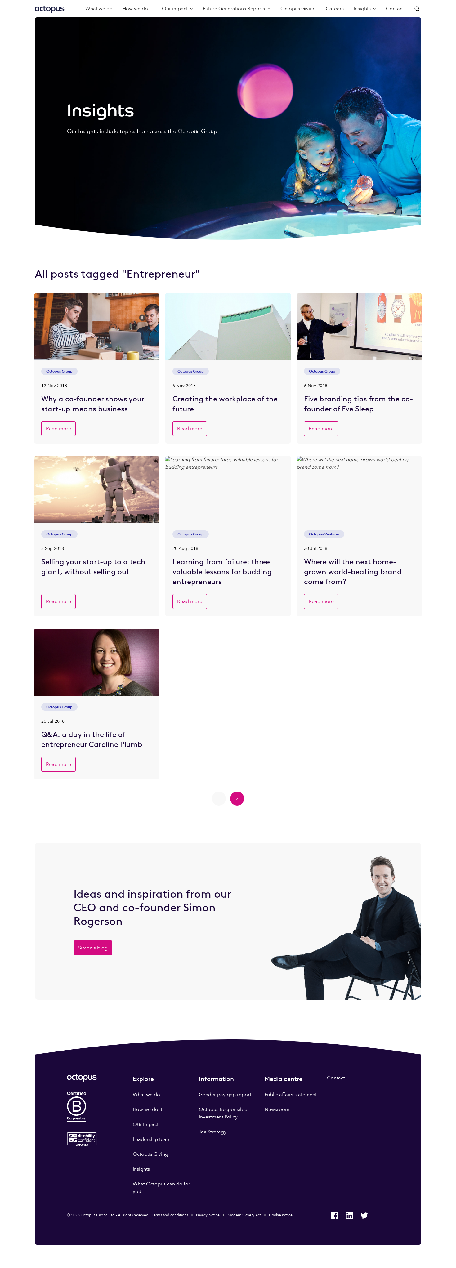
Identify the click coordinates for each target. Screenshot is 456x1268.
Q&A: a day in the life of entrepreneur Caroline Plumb (91, 739)
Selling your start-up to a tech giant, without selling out (93, 566)
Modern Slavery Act (244, 1214)
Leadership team (152, 1139)
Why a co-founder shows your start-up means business (92, 403)
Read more (58, 428)
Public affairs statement (291, 1094)
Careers (335, 8)
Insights (141, 1169)
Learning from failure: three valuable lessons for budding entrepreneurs (222, 571)
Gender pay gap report (225, 1094)
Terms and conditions (170, 1214)
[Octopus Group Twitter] (364, 1215)
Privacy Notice (208, 1214)
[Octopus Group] (50, 8)
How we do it (137, 8)
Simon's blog (93, 947)
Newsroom (277, 1109)
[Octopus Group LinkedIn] (349, 1215)
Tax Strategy (212, 1131)
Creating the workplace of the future (225, 403)
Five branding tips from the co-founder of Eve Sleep (358, 403)
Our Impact (146, 1124)
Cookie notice (281, 1214)
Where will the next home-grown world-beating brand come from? (353, 571)
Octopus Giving (298, 8)
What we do (99, 8)
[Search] (417, 8)
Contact (395, 8)
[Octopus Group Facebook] (334, 1215)
